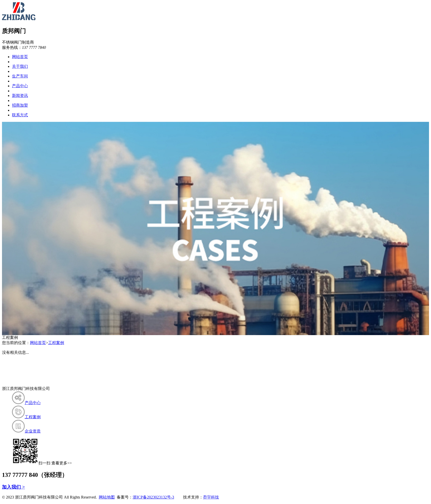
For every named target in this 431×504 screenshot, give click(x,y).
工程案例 (56, 343)
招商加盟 (20, 105)
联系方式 (20, 115)
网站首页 (20, 57)
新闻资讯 (20, 95)
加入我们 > (13, 487)
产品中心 (20, 86)
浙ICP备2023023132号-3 (153, 497)
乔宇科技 (211, 497)
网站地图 (107, 497)
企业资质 (33, 431)
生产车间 (20, 76)
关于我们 (20, 66)
